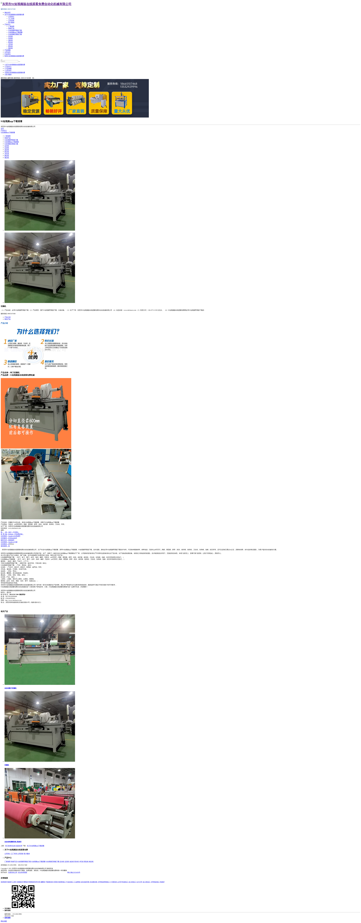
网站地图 (4, 921)
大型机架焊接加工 (104, 882)
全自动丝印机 (84, 882)
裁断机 (43, 882)
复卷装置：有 (5, 546)
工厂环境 (11, 18)
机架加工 (125, 882)
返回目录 (19, 846)
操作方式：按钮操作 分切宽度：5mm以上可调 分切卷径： (9, 542)
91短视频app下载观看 (15, 32)
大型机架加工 (155, 882)
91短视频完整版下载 (15, 34)
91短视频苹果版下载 (15, 30)
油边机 (10, 40)
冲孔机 (10, 44)
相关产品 (8, 319)
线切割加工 (62, 882)
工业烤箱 (77, 882)
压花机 (10, 38)
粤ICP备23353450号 (73, 872)
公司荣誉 (11, 20)
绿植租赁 (20, 882)
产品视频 (8, 50)
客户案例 (11, 22)
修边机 (10, 48)
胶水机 (10, 42)
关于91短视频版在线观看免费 (14, 14)
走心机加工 (132, 882)
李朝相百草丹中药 (34, 882)
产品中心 (8, 24)
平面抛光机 (49, 882)
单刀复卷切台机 (10, 846)
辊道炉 (162, 882)
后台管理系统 (22, 872)
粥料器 (25, 882)
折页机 (55, 882)
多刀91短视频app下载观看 (35, 846)
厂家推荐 (11, 26)
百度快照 (4, 882)
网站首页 (8, 12)
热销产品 (11, 28)
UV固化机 (113, 882)
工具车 (14, 882)
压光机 (10, 36)
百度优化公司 (12, 872)
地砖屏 (9, 882)
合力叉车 (139, 882)
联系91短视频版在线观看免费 (14, 56)
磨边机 (10, 46)
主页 (2, 128)
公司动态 (8, 52)
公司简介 (11, 16)
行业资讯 (8, 54)
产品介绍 (8, 317)
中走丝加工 (70, 882)
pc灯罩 (119, 882)
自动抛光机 (93, 882)
